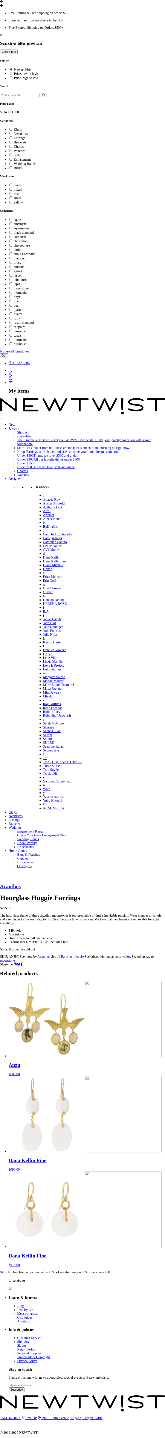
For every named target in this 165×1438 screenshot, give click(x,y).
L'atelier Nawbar (54, 650)
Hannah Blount (53, 600)
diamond (20, 258)
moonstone (21, 288)
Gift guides (24, 1317)
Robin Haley (51, 712)
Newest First (22, 69)
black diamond (24, 232)
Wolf (46, 789)
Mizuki (48, 696)
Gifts (17, 155)
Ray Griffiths (52, 704)
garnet (18, 271)
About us (23, 1321)
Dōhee (47, 569)
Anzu (46, 511)
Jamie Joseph (52, 619)
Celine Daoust (52, 546)
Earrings (19, 138)
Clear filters (9, 51)
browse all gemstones (14, 351)
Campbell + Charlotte (57, 534)
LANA (48, 654)
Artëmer (48, 515)
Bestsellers (24, 436)
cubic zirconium (24, 254)
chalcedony (21, 241)
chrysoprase (22, 245)
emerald (19, 267)
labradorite (21, 280)
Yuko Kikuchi (52, 800)
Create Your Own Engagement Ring (41, 835)
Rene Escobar (52, 708)
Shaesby (48, 727)
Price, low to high (26, 73)
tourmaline (21, 340)
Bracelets (20, 142)
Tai (45, 758)
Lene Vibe (50, 658)
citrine (18, 249)
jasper (18, 275)
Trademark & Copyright (33, 1357)
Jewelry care (25, 1310)
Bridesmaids (25, 847)
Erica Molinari (53, 576)
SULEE (48, 742)
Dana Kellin (51, 557)
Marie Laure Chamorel (58, 685)
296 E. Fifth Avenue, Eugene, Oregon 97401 (71, 1418)
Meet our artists (27, 1313)
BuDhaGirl (50, 526)
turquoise (20, 344)
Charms (19, 146)
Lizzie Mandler (53, 661)
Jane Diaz (49, 623)
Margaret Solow (54, 677)
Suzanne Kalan (53, 746)
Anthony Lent (52, 507)
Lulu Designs (52, 669)
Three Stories (52, 766)
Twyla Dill (50, 773)
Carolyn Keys (52, 538)
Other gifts (24, 866)
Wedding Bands (24, 164)
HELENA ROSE (55, 603)
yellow (18, 202)
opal (17, 301)
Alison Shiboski (54, 503)
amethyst (20, 224)
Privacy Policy (27, 1361)
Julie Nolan (50, 634)
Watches (19, 151)
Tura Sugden (51, 769)
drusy (17, 262)
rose (16, 194)
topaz (17, 335)
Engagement (22, 159)
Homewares (25, 862)
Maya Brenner (53, 688)
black (17, 185)
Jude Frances (52, 630)
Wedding (15, 827)
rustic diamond (24, 322)
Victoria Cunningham (57, 781)
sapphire (19, 327)
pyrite (17, 310)
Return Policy (26, 1349)
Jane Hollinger (53, 627)
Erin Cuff (49, 580)
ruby (17, 318)
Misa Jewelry (52, 692)
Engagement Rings (30, 831)
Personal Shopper (29, 1353)
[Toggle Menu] (1, 418)
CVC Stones (51, 549)
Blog (20, 1306)
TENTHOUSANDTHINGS (62, 762)
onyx (17, 297)
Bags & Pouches (28, 854)
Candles (22, 858)
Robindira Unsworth (57, 715)
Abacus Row (52, 499)
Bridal (18, 168)
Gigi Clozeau (52, 588)
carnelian (20, 237)
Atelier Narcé (52, 519)
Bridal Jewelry (27, 843)
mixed (18, 189)
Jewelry (14, 428)
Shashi (47, 735)
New (12, 424)
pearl (17, 305)
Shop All (23, 432)
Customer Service (29, 1338)
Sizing (21, 1345)
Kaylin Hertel (52, 642)
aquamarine (21, 228)
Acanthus (10, 886)
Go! (4, 355)
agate (17, 219)
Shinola (48, 739)
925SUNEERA (53, 808)
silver (17, 198)
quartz (18, 314)
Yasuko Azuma (53, 796)
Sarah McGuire (53, 723)
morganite (20, 292)
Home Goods (18, 850)
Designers (15, 478)
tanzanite (20, 331)
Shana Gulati (52, 731)
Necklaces (21, 134)
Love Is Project (53, 665)
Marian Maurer (53, 681)
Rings (18, 129)
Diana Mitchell (53, 565)
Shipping (23, 1341)
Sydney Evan (52, 750)
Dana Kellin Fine (54, 561)
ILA (46, 611)
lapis (17, 284)
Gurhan (48, 592)
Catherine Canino (55, 542)
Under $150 (25, 463)
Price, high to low (26, 78)
